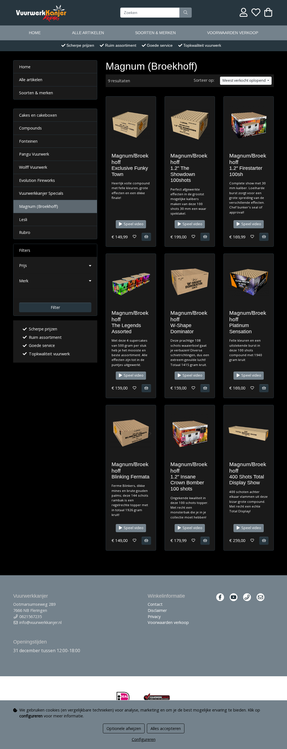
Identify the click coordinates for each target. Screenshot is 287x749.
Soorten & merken (155, 32)
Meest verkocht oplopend (245, 80)
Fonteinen (28, 141)
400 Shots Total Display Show (246, 480)
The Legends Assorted (126, 328)
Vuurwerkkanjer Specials (41, 193)
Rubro (24, 232)
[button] (55, 265)
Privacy (154, 616)
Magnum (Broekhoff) (38, 206)
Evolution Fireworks (37, 180)
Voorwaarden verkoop (232, 32)
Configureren (144, 739)
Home (35, 32)
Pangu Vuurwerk (34, 154)
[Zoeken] (185, 13)
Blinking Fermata (130, 477)
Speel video (133, 224)
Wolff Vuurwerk (33, 167)
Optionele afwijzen (124, 728)
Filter (55, 307)
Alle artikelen (88, 32)
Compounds (30, 128)
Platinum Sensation (240, 328)
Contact (155, 604)
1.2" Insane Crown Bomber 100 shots (187, 483)
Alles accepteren (166, 728)
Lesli (23, 219)
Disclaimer (157, 610)
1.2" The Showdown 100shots (182, 174)
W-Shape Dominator (182, 328)
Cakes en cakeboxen (38, 115)
